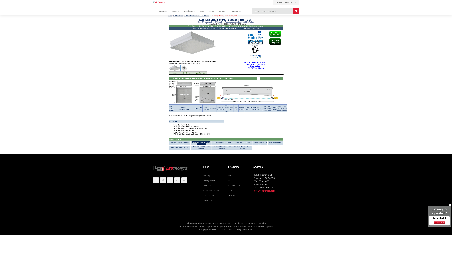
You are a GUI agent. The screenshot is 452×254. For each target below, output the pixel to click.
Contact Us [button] (236, 11)
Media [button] (211, 11)
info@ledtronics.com (264, 190)
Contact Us (207, 200)
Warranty (207, 186)
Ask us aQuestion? (275, 33)
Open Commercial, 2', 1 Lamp (179, 147)
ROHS (230, 176)
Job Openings (209, 195)
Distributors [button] (189, 11)
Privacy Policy (209, 181)
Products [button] (163, 11)
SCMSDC (232, 195)
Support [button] (222, 11)
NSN (230, 181)
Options (174, 73)
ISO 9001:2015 (234, 186)
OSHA (230, 190)
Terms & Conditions (211, 190)
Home (170, 15)
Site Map (206, 176)
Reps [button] (202, 11)
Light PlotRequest (275, 41)
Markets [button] (175, 11)
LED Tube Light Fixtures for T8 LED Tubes (196, 15)
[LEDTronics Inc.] (170, 2)
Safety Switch (186, 73)
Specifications (200, 73)
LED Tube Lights (178, 15)
